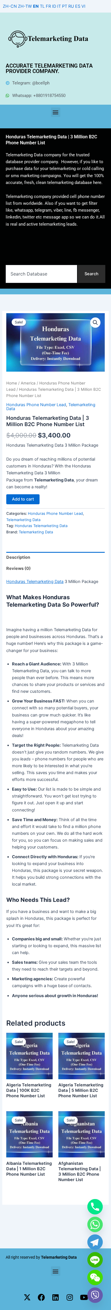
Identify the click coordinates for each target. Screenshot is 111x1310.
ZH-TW (25, 6)
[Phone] (95, 1206)
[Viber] (95, 1295)
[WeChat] (95, 1277)
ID (54, 6)
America (28, 383)
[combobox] (41, 274)
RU (71, 6)
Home (11, 383)
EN (36, 6)
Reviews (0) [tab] (18, 568)
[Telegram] (95, 1242)
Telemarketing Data (23, 519)
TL (42, 6)
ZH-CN (10, 6)
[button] (55, 112)
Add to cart (23, 499)
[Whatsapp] (95, 1224)
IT (59, 6)
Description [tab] (18, 557)
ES (77, 6)
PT (64, 6)
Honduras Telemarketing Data (41, 525)
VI (83, 6)
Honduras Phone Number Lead (36, 404)
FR (48, 6)
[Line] (95, 1260)
